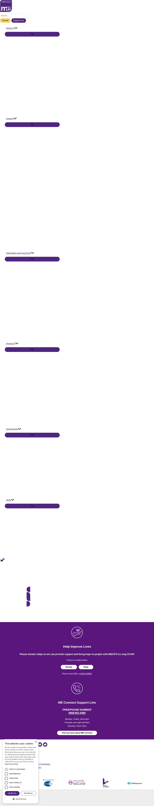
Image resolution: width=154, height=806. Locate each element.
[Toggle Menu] (32, 34)
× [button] (36, 742)
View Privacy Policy (11, 764)
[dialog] (20, 771)
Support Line (18, 20)
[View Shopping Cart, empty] (1, 560)
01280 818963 (85, 674)
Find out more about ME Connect (77, 733)
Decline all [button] (28, 793)
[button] (16, 28)
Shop (85, 667)
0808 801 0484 (77, 712)
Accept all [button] (12, 793)
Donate (5, 20)
